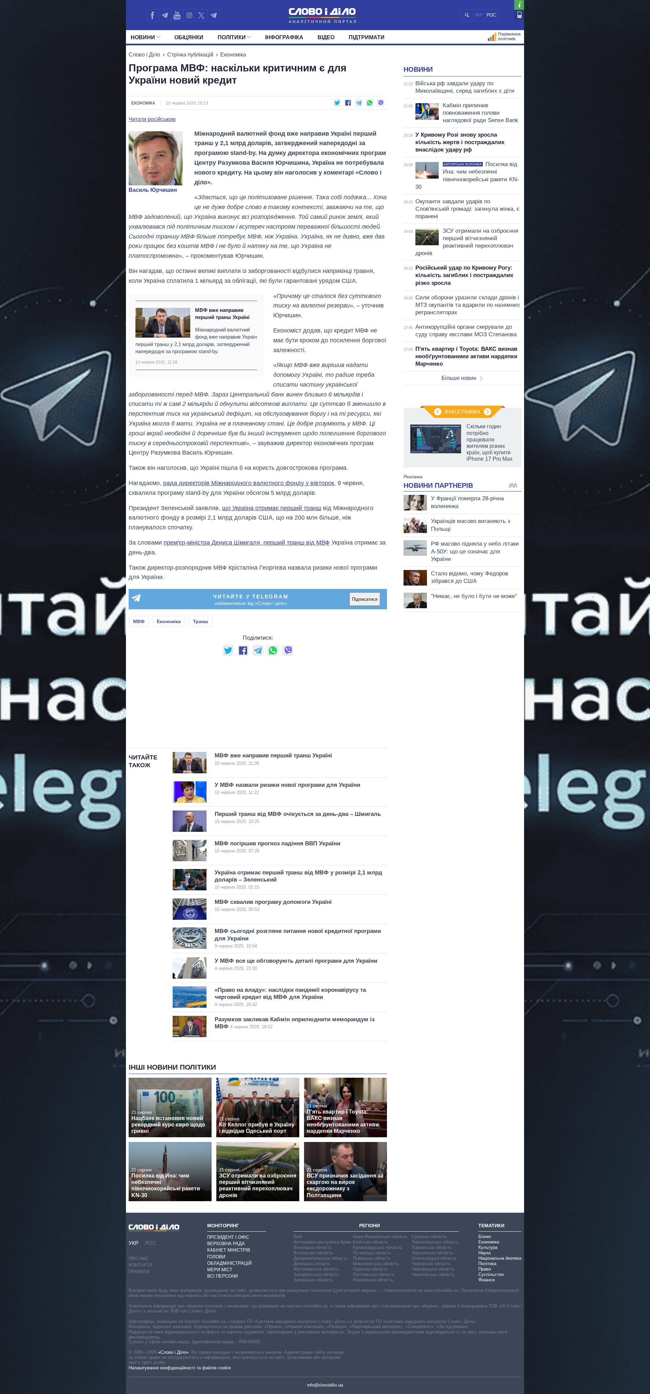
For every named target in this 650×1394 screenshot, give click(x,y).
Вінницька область (312, 1247)
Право (484, 1269)
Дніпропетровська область (321, 1258)
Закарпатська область (316, 1274)
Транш (200, 621)
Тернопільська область (435, 1241)
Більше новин (458, 378)
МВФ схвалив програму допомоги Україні (273, 905)
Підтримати (367, 37)
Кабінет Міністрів (228, 1250)
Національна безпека (499, 1258)
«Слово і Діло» (173, 1352)
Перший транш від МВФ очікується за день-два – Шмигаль (298, 817)
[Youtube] (177, 15)
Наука (484, 1252)
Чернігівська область (433, 1274)
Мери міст (219, 1269)
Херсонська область (432, 1252)
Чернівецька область (433, 1269)
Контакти (140, 1264)
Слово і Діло (144, 55)
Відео (326, 37)
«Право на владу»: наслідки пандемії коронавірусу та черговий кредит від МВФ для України (290, 997)
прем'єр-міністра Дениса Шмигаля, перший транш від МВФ (247, 542)
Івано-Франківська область (380, 1236)
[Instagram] (189, 15)
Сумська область (429, 1236)
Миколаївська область (376, 1263)
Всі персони (222, 1276)
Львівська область (372, 1258)
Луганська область (372, 1252)
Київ (298, 1236)
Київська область (370, 1241)
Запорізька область (313, 1279)
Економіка (233, 55)
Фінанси (486, 1279)
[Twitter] (201, 15)
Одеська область (370, 1269)
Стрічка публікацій (190, 55)
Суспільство (491, 1274)
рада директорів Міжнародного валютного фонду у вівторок (248, 483)
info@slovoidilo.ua (325, 1385)
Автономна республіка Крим (322, 1241)
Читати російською (152, 119)
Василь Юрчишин (153, 190)
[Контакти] (519, 15)
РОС (491, 15)
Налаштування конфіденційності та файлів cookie (180, 1367)
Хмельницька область (434, 1258)
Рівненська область (373, 1279)
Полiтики (232, 37)
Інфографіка (284, 37)
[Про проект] (519, 5)
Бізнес (485, 1236)
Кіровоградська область (377, 1247)
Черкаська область (431, 1263)
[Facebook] (152, 15)
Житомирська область (316, 1269)
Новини (143, 37)
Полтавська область (373, 1274)
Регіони (369, 1225)
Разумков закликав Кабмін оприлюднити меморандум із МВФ (294, 1023)
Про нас (139, 1258)
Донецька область (312, 1263)
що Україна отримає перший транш (271, 508)
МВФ (139, 621)
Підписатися (364, 599)
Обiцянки (188, 37)
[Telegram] (164, 15)
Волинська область (313, 1252)
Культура (487, 1247)
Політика (487, 1263)
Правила (139, 1271)
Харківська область (432, 1247)
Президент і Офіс (228, 1237)
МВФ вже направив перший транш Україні (222, 313)
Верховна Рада (226, 1243)
